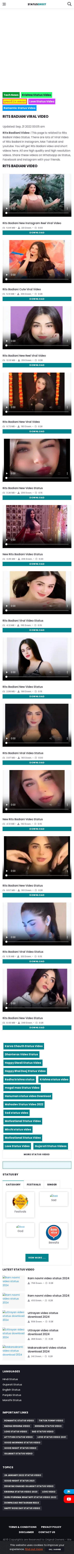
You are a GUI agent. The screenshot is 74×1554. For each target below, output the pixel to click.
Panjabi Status (12, 1395)
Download (36, 232)
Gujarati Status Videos (51, 1146)
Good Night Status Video (20, 1448)
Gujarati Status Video (18, 1453)
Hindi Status (10, 1379)
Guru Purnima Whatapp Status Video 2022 (30, 1497)
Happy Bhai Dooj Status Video (25, 1071)
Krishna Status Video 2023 (20, 1491)
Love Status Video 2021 (52, 1437)
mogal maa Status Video (22, 1088)
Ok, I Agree (55, 1549)
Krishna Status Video (48, 1426)
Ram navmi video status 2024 (48, 1278)
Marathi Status (12, 1400)
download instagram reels (21, 1502)
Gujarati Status (12, 1384)
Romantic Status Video (19, 1420)
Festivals (34, 1184)
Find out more (34, 1549)
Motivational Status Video (23, 1121)
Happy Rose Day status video (22, 1508)
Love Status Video (17, 1146)
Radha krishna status (20, 1079)
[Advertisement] (37, 49)
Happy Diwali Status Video (23, 1063)
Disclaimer (26, 1532)
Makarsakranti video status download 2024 (47, 1349)
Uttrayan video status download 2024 (43, 1332)
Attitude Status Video (18, 1437)
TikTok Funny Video (51, 1420)
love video (48, 1491)
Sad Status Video (43, 1431)
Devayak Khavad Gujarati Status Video (29, 1486)
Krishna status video (54, 1079)
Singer (52, 1184)
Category (13, 1184)
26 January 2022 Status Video (22, 1475)
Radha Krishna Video (17, 1426)
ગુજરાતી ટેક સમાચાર (15, 101)
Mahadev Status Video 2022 (24, 1104)
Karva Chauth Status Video (24, 1046)
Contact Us (46, 1532)
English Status (11, 1389)
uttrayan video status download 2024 (43, 1315)
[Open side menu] (4, 4)
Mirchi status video (18, 1129)
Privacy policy (51, 1527)
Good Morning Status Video (22, 1442)
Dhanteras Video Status (21, 1054)
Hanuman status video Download (28, 1096)
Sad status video (16, 1113)
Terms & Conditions (22, 1527)
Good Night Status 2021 (19, 1480)
